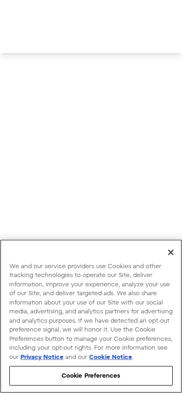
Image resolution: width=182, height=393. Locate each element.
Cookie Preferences (91, 375)
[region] (91, 316)
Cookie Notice (110, 356)
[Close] (171, 252)
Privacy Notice (42, 356)
